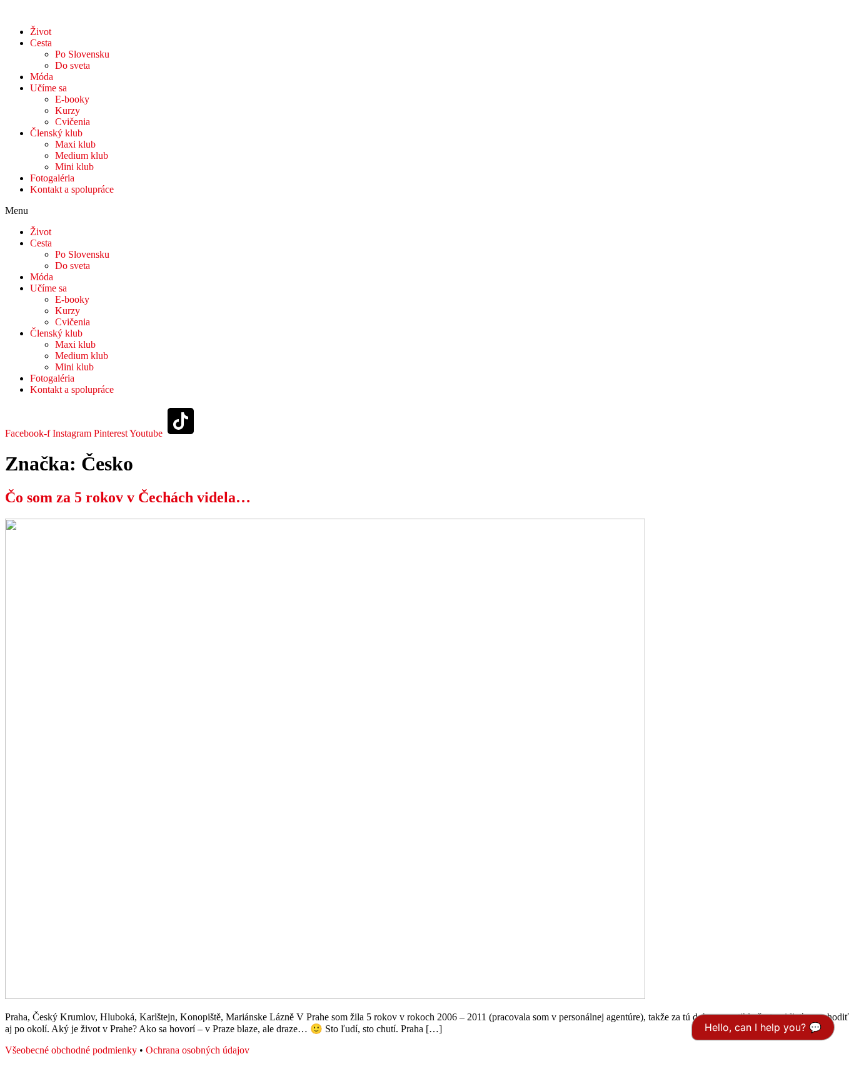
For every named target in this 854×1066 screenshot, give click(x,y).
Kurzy (67, 110)
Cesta (41, 43)
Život (40, 31)
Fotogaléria (52, 178)
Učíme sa (48, 88)
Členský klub (56, 133)
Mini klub (74, 166)
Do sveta (72, 65)
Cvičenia (72, 121)
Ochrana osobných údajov (197, 1050)
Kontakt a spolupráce (72, 189)
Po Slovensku (82, 54)
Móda (41, 76)
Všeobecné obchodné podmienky (71, 1050)
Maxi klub (75, 144)
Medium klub (81, 155)
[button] (427, 210)
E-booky (72, 99)
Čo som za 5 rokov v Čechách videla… (128, 497)
